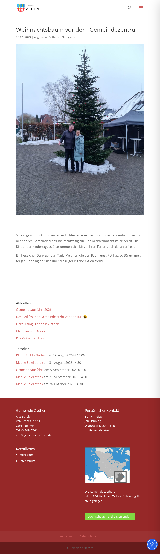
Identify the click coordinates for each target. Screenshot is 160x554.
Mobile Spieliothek (29, 362)
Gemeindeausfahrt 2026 (34, 309)
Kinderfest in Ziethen (31, 355)
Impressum (26, 455)
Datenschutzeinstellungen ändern (110, 516)
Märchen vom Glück (30, 331)
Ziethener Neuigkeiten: (63, 37)
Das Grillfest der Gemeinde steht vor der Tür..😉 (51, 317)
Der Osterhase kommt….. (34, 338)
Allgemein (40, 37)
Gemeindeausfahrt (30, 370)
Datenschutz (27, 461)
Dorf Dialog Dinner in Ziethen (37, 324)
